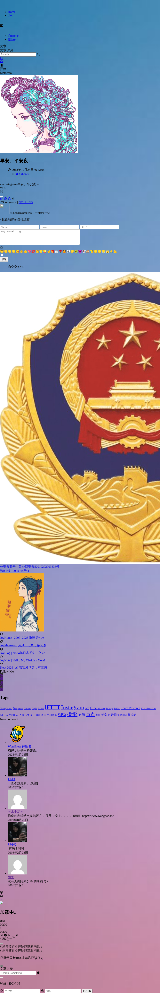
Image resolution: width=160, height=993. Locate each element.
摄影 (72, 714)
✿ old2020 (22, 173)
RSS (143, 708)
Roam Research (130, 708)
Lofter (94, 708)
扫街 (62, 714)
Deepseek (18, 708)
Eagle (34, 708)
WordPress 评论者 (19, 746)
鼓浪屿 (132, 714)
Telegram (4, 715)
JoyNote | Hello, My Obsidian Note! (22, 660)
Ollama (101, 708)
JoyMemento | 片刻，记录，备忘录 (23, 645)
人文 (27, 715)
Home (11, 11)
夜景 (43, 714)
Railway (109, 708)
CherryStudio (6, 708)
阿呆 (11, 877)
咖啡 (38, 715)
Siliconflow (150, 708)
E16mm (27, 708)
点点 (90, 714)
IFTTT (52, 707)
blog (10, 15)
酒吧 (119, 715)
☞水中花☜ (15, 811)
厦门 (32, 714)
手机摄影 (52, 714)
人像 (21, 714)
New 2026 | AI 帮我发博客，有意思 (23, 667)
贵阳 (114, 714)
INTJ (87, 708)
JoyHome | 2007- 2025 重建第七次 (22, 637)
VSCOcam (14, 715)
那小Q (12, 779)
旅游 (81, 715)
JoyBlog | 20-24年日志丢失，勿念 (22, 653)
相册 (98, 715)
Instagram (72, 707)
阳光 (125, 715)
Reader (117, 708)
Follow (41, 708)
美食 (104, 714)
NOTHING (26, 202)
